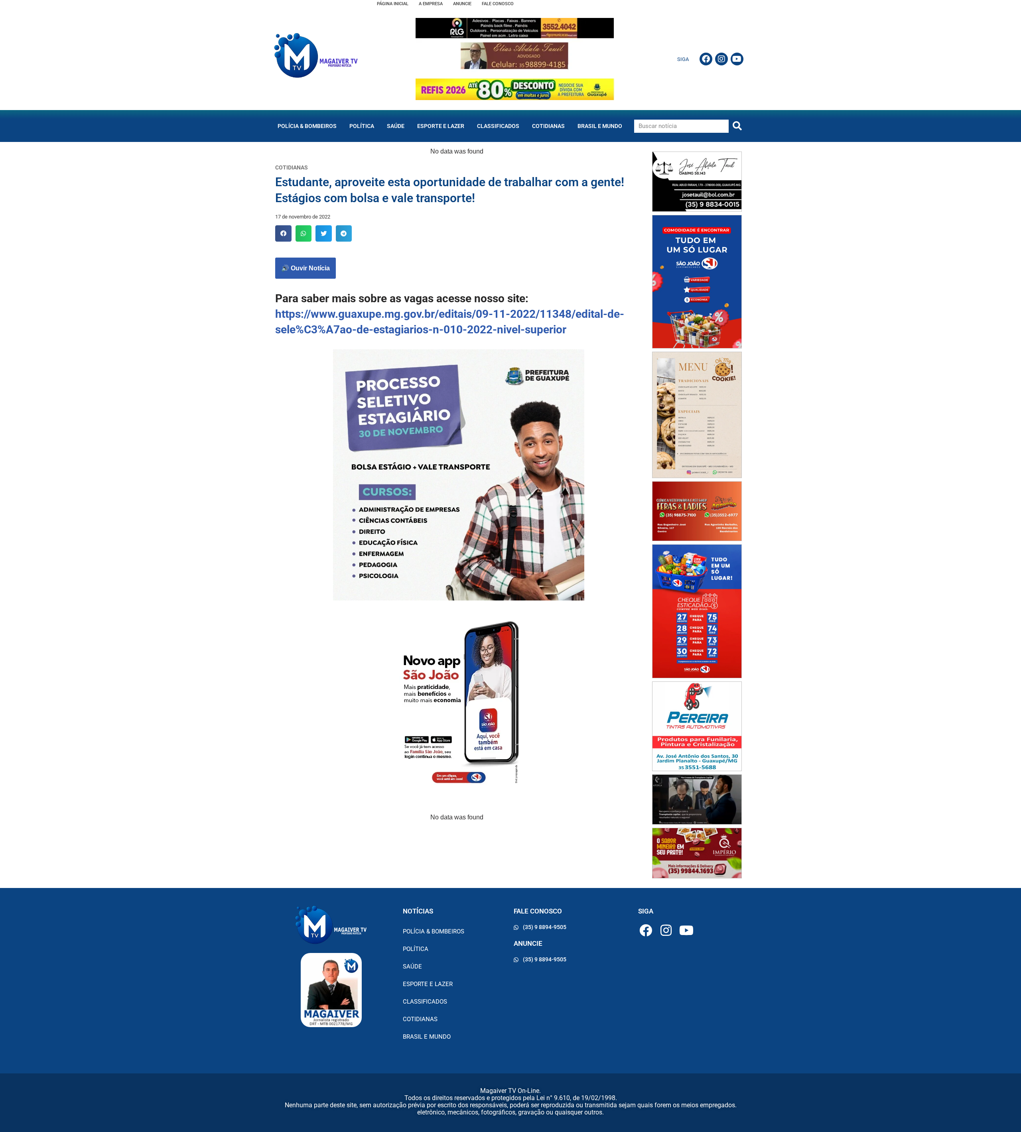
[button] (283, 233)
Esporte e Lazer (440, 126)
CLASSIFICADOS (498, 126)
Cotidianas (548, 126)
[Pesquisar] (737, 126)
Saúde (395, 126)
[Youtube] (737, 59)
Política (361, 126)
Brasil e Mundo (600, 126)
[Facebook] (706, 59)
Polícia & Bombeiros (307, 126)
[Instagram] (721, 59)
